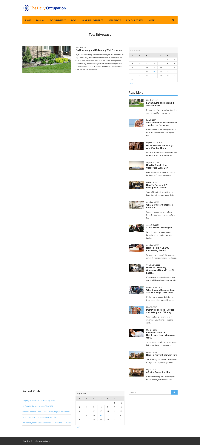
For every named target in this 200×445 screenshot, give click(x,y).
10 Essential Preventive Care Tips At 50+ (38, 406)
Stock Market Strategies (159, 227)
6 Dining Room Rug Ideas (159, 372)
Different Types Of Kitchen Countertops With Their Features (46, 423)
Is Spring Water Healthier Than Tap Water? (39, 400)
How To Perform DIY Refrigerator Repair (156, 186)
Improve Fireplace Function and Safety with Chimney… (160, 311)
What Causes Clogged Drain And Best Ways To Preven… (160, 291)
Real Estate (115, 20)
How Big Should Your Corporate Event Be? (157, 166)
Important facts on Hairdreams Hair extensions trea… (160, 335)
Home (28, 20)
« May (131, 83)
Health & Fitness (134, 20)
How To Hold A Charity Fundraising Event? (157, 249)
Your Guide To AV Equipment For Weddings (39, 417)
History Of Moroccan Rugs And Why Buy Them (160, 146)
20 (154, 71)
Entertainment (58, 20)
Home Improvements (92, 20)
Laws (73, 20)
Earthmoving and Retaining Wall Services (99, 50)
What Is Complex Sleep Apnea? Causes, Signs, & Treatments (46, 411)
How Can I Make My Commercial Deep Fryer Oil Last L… (160, 270)
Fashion (40, 20)
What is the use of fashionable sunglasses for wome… (162, 124)
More (151, 20)
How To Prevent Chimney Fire (161, 355)
